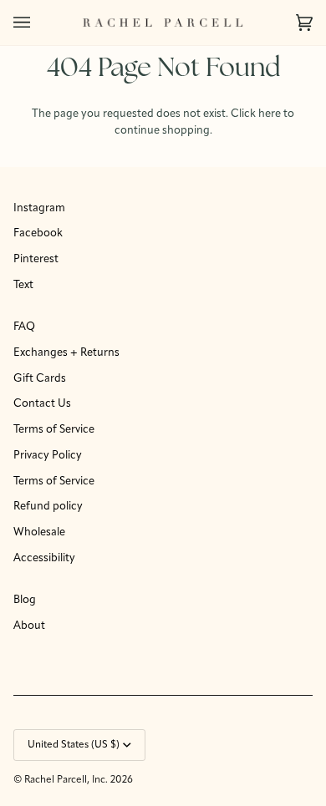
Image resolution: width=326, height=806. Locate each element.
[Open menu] (38, 22)
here (269, 114)
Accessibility (44, 558)
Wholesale (39, 532)
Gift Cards (39, 378)
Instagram (39, 208)
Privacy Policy (47, 455)
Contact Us (42, 403)
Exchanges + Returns (66, 352)
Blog (24, 600)
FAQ (24, 327)
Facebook (38, 233)
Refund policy (48, 506)
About (29, 626)
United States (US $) (74, 745)
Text (23, 285)
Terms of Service (53, 429)
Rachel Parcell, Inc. (67, 780)
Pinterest (36, 259)
